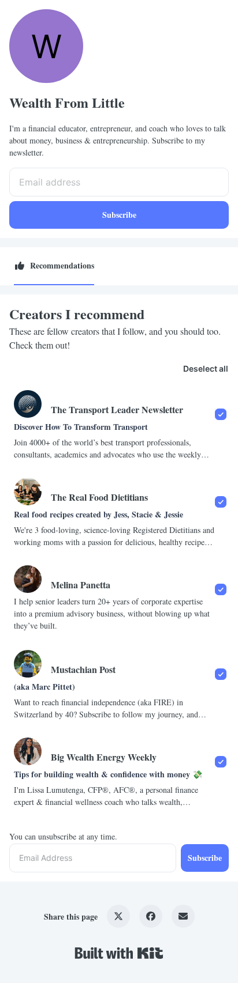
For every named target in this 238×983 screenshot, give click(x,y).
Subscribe (119, 215)
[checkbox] (119, 424)
